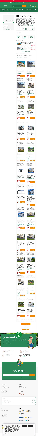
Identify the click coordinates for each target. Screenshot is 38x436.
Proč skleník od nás (4, 414)
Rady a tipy (3, 411)
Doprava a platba (4, 388)
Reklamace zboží (3, 391)
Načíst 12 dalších (25, 324)
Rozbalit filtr (7, 29)
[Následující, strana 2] (25, 327)
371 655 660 (6, 400)
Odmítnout (24, 425)
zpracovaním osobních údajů (17, 377)
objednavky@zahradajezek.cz (9, 402)
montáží (23, 356)
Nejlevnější (25, 55)
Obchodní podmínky (4, 410)
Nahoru (26, 329)
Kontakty (12, 10)
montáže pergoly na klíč (28, 25)
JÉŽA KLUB (8, 10)
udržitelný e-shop (25, 351)
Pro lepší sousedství (22, 388)
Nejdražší (30, 55)
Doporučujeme (19, 55)
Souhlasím (30, 425)
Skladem (6, 25)
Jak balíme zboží (3, 390)
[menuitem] (4, 9)
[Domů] (3, 12)
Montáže (2, 10)
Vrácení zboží (3, 392)
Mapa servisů (3, 415)
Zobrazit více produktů (25, 51)
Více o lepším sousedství (6, 343)
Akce (5, 26)
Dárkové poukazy (4, 416)
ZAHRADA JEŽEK (19, 394)
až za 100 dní (7, 355)
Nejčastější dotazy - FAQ (5, 387)
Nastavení (7, 433)
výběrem (29, 355)
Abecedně (25, 57)
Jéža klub (2, 386)
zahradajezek (21, 394)
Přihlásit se (32, 374)
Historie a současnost (22, 387)
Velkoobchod (21, 391)
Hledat (23, 5)
